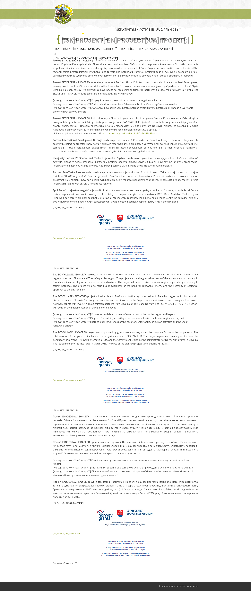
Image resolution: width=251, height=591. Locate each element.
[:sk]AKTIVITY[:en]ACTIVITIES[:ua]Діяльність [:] (148, 29)
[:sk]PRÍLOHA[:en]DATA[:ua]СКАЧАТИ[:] (147, 49)
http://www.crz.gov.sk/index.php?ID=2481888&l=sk (129, 133)
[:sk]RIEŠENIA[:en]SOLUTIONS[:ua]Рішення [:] (86, 49)
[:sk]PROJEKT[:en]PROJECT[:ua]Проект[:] (83, 29)
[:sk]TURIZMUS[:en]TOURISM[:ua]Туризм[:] (157, 39)
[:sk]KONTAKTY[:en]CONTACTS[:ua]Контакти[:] (87, 58)
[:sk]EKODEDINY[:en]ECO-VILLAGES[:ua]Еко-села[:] (89, 39)
